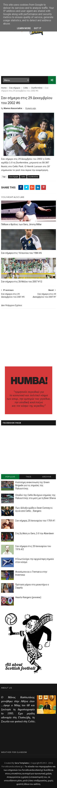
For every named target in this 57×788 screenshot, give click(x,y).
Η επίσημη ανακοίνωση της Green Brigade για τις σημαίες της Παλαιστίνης (32, 485)
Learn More (24, 28)
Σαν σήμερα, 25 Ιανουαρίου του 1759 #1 (35, 520)
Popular (10, 477)
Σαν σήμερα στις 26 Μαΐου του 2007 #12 (21, 281)
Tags (28, 477)
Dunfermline (36, 87)
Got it (37, 28)
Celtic (25, 87)
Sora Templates (22, 763)
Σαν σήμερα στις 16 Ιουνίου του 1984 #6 (21, 253)
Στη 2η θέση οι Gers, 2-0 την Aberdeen (34, 533)
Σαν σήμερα (14, 87)
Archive (46, 477)
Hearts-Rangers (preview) (28, 597)
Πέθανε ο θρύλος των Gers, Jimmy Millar (21, 224)
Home (4, 87)
